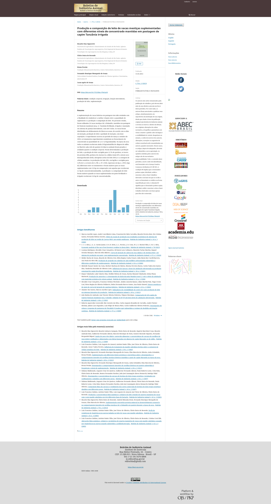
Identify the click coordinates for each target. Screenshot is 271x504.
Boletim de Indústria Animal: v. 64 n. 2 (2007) (120, 389)
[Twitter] (181, 89)
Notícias (121, 15)
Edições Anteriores (108, 15)
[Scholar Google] (181, 200)
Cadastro (187, 2)
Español (171, 41)
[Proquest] (181, 194)
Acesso (194, 2)
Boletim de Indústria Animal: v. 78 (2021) (145, 247)
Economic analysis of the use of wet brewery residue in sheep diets (106, 247)
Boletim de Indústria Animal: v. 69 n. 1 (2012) (124, 292)
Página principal (80, 15)
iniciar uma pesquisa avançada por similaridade (108, 320)
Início (79, 22)
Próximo (157, 315)
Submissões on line (134, 15)
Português (172, 44)
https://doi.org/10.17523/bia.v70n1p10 (94, 92)
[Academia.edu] (181, 233)
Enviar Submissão (176, 25)
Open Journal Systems (176, 248)
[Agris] (181, 183)
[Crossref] (181, 221)
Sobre (146, 15)
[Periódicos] (181, 167)
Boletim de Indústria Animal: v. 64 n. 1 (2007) (132, 379)
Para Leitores (172, 57)
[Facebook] (181, 80)
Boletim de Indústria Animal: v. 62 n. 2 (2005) (145, 397)
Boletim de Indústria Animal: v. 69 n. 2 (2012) (98, 360)
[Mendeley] (181, 229)
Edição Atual (93, 15)
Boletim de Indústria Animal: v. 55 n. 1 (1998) (129, 279)
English (171, 38)
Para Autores (172, 60)
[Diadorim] (181, 155)
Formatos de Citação (143, 220)
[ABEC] (181, 131)
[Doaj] (181, 206)
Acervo (85, 22)
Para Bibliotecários (174, 63)
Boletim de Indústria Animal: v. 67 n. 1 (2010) (145, 255)
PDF (139, 64)
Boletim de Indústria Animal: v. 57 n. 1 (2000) (105, 311)
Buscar (192, 15)
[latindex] (181, 147)
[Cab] (181, 189)
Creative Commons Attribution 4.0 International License (146, 483)
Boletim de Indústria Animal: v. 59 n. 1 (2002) (117, 350)
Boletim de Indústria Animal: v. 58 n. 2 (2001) (129, 271)
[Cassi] (181, 161)
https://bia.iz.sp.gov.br (136, 467)
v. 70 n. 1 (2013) (95, 22)
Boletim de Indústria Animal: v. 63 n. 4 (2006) (127, 263)
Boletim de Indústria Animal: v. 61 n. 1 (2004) (135, 287)
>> (82, 431)
